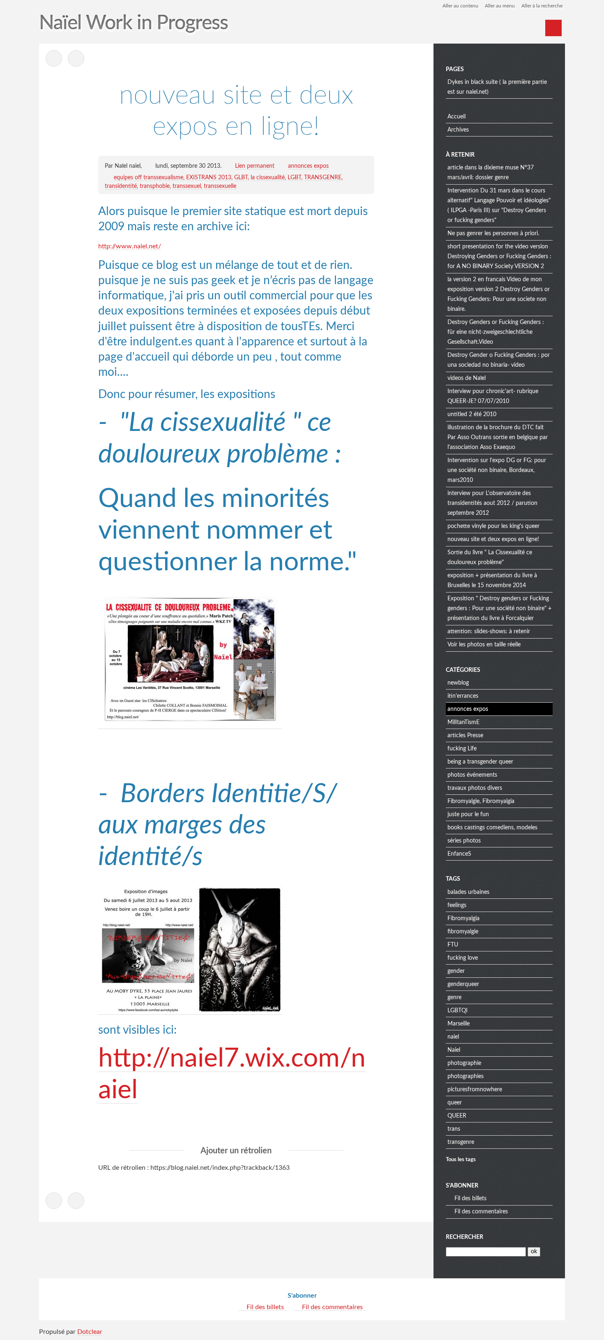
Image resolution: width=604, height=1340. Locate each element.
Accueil (456, 117)
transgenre (460, 1142)
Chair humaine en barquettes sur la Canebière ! (76, 58)
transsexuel (187, 186)
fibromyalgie (462, 932)
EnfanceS (459, 854)
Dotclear (89, 1331)
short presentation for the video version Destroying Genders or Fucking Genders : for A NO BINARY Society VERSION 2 (499, 256)
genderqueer (463, 984)
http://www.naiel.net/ (129, 246)
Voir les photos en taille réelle (484, 645)
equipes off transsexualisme (148, 178)
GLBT (241, 178)
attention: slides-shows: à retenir (488, 631)
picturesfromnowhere (474, 1089)
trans (453, 1129)
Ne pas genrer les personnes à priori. (493, 233)
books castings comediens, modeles (492, 828)
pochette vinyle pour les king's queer (493, 526)
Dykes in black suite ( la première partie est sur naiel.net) (497, 87)
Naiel (453, 1050)
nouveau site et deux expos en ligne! (493, 539)
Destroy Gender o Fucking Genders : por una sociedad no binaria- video (498, 360)
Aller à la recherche (542, 5)
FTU (452, 945)
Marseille (458, 1024)
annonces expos (308, 166)
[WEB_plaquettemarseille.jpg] (190, 725)
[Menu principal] (553, 28)
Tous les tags (461, 1159)
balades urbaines (468, 892)
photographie (464, 1063)
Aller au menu (500, 5)
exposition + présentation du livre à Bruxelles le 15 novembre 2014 (492, 580)
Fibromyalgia (463, 918)
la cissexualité (268, 178)
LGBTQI (457, 1011)
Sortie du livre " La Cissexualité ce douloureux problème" (489, 557)
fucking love (462, 958)
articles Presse (465, 735)
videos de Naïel (466, 378)
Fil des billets (470, 1198)
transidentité (121, 186)
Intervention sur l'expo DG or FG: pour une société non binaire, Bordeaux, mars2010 (496, 470)
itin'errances (462, 696)
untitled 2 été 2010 (471, 414)
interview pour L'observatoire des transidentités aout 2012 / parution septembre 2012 (492, 503)
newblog (458, 683)
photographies (465, 1076)
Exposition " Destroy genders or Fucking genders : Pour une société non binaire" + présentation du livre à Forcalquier (499, 608)
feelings (456, 905)
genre (454, 997)
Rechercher (464, 1237)
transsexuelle (220, 186)
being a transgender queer (480, 762)
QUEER (456, 1116)
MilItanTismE (463, 722)
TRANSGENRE (322, 178)
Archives (458, 130)
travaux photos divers (474, 788)
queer (454, 1103)
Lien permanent (254, 166)
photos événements (472, 775)
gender (456, 971)
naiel (453, 1037)
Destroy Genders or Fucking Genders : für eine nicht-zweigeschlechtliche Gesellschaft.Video (495, 332)
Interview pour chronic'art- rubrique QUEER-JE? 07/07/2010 (492, 396)
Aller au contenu (460, 5)
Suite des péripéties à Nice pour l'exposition (54, 58)
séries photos (464, 841)
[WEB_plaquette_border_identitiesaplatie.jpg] (190, 1011)
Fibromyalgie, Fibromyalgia (480, 801)
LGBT (294, 178)
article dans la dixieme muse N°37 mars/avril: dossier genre (490, 173)
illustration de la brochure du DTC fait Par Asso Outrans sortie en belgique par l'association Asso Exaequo (497, 437)
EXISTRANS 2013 (208, 178)
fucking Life (462, 749)
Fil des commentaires (481, 1212)
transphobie (155, 186)
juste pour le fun (468, 814)
